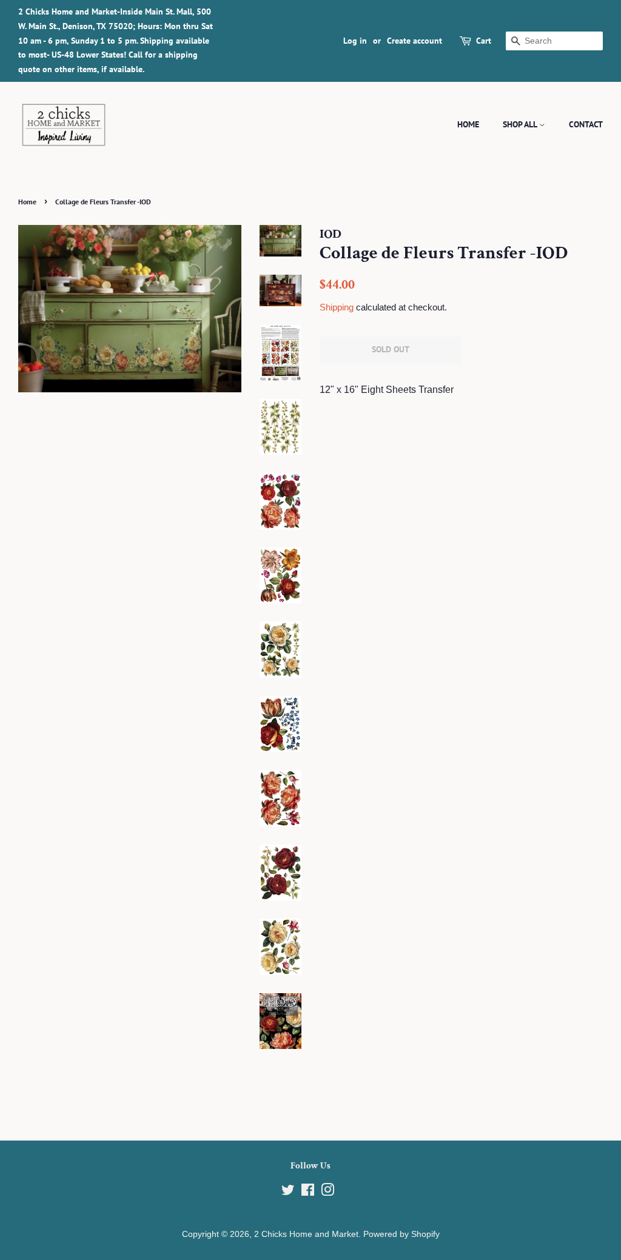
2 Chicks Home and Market (306, 1234)
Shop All (521, 124)
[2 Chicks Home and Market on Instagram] (327, 1192)
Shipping (337, 307)
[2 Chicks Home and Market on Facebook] (308, 1192)
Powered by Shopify (401, 1234)
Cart (483, 40)
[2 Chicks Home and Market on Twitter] (288, 1192)
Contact (586, 124)
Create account (414, 40)
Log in (355, 40)
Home (468, 124)
